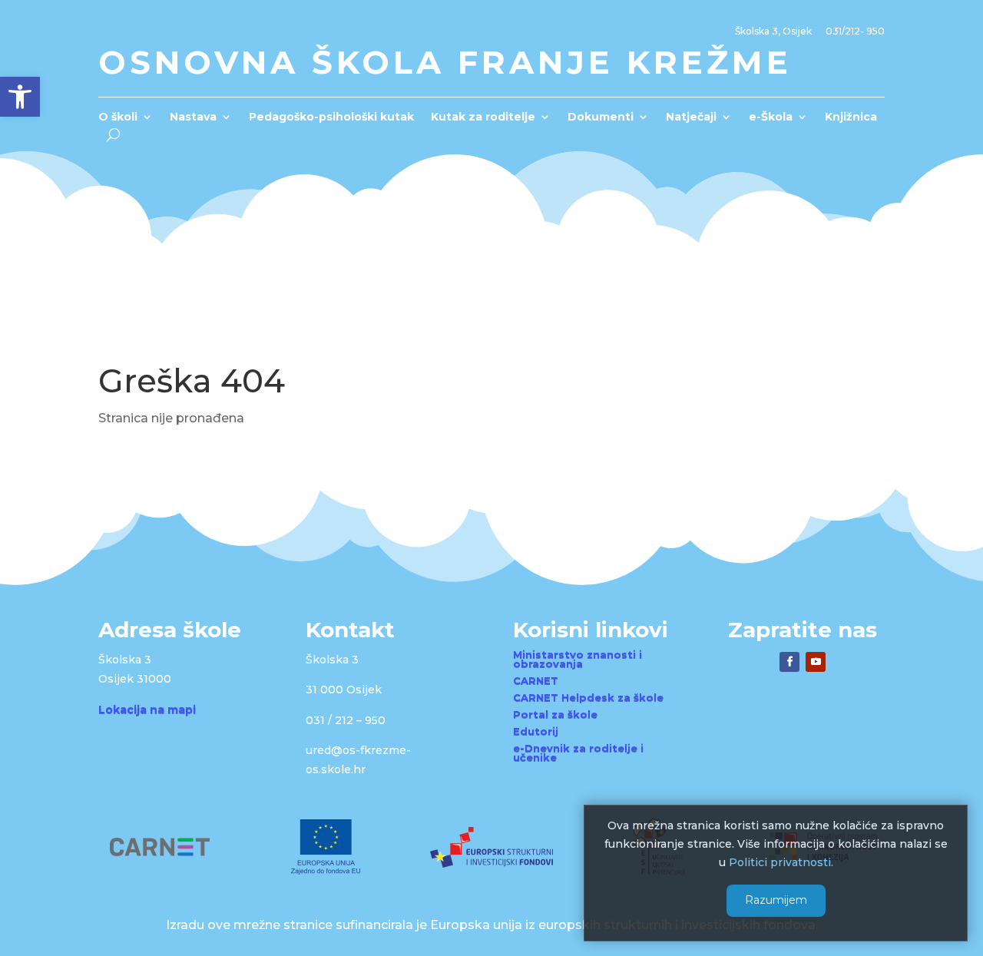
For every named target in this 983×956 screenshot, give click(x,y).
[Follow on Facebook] (789, 662)
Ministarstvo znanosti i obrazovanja (577, 659)
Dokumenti (601, 117)
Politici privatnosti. (781, 861)
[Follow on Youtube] (816, 662)
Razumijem (776, 900)
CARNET (535, 680)
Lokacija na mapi (147, 709)
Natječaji (691, 117)
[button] (20, 97)
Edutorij (535, 731)
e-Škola (771, 117)
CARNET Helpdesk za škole (588, 697)
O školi (117, 117)
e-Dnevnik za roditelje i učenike (578, 752)
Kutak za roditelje (483, 117)
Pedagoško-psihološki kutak (331, 117)
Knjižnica (851, 117)
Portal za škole (555, 714)
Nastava (193, 117)
